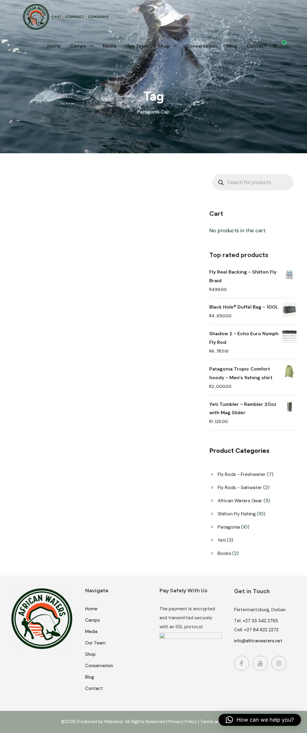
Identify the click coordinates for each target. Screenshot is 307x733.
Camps (78, 46)
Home (54, 46)
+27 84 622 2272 (261, 630)
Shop (164, 46)
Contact (256, 46)
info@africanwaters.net (258, 641)
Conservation (201, 46)
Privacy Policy (182, 722)
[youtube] (260, 663)
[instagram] (278, 663)
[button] (260, 720)
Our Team (137, 46)
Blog (232, 46)
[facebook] (241, 663)
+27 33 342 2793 (260, 621)
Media (109, 46)
